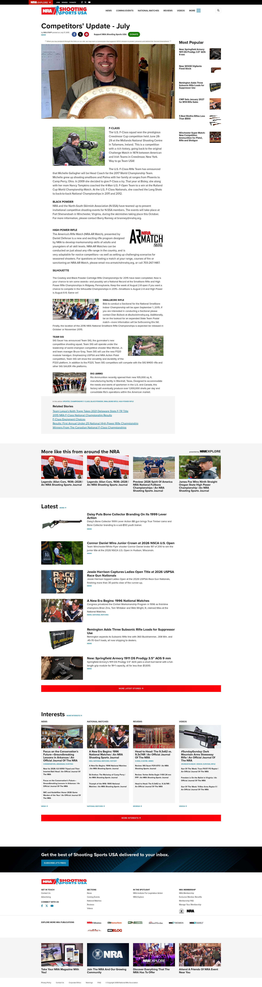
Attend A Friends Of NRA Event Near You (198, 970)
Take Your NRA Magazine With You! (60, 970)
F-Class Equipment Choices (69, 419)
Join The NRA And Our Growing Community (106, 970)
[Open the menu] (198, 10)
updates (66, 401)
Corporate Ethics (75, 982)
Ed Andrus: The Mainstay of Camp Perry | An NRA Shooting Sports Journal (107, 776)
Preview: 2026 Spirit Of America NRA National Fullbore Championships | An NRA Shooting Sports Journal (152, 486)
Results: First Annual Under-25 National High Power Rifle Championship (95, 423)
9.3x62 (137, 761)
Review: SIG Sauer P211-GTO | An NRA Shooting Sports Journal (152, 767)
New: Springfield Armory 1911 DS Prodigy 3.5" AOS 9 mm (129, 658)
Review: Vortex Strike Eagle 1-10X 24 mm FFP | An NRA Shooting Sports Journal (153, 776)
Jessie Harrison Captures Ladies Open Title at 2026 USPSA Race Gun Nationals (130, 573)
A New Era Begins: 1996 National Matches (118, 600)
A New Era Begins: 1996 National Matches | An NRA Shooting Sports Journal (106, 754)
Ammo (150, 761)
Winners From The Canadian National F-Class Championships (89, 427)
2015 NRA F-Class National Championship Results (82, 415)
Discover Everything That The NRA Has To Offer (151, 970)
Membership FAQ (186, 900)
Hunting (69, 764)
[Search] (218, 10)
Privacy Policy (46, 982)
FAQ (99, 982)
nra (91, 761)
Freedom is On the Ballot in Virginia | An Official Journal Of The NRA (199, 779)
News (109, 10)
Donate (72, 2)
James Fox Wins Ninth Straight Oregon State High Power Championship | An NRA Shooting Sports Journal (198, 486)
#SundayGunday (188, 764)
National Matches (148, 10)
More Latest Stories (142, 688)
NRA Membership (186, 893)
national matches (101, 761)
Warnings (89, 982)
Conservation (49, 764)
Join (58, 2)
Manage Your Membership (190, 904)
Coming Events (124, 10)
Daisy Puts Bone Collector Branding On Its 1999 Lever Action (127, 516)
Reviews (168, 10)
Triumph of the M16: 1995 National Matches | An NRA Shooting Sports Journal (108, 785)
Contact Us (45, 893)
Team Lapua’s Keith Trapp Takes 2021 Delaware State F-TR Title (90, 411)
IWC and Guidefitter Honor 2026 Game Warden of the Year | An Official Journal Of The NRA (62, 795)
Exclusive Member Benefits (190, 897)
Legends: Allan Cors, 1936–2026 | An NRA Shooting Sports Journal (62, 483)
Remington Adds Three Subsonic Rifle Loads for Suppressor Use (131, 631)
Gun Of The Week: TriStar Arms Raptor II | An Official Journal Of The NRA (199, 788)
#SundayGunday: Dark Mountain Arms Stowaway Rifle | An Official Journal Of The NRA (198, 756)
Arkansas (60, 764)
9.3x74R (144, 761)
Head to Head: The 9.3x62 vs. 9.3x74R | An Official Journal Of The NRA (153, 754)
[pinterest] (87, 33)
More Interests (73, 715)
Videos (181, 10)
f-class (86, 401)
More (62, 508)
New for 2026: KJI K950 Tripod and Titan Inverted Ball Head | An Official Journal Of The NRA (61, 771)
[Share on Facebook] (74, 33)
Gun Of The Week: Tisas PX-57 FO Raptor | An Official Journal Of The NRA (199, 770)
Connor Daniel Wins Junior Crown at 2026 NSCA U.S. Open (131, 543)
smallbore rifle (111, 401)
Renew (65, 2)
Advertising (46, 897)
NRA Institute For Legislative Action (148, 893)
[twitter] (80, 33)
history (113, 761)
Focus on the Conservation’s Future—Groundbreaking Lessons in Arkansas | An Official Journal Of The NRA (60, 756)
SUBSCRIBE (55, 862)
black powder (97, 401)
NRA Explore (138, 897)
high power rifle (126, 401)
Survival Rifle (209, 764)
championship (77, 401)
